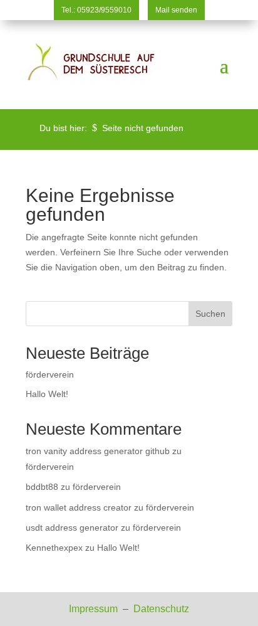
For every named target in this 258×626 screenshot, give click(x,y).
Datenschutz (161, 608)
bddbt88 (42, 487)
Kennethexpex (54, 548)
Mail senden (176, 10)
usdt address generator (72, 528)
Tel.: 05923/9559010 (96, 10)
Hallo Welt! (47, 394)
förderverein (50, 374)
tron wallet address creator (79, 507)
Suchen (210, 314)
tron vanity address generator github (98, 451)
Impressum (94, 608)
